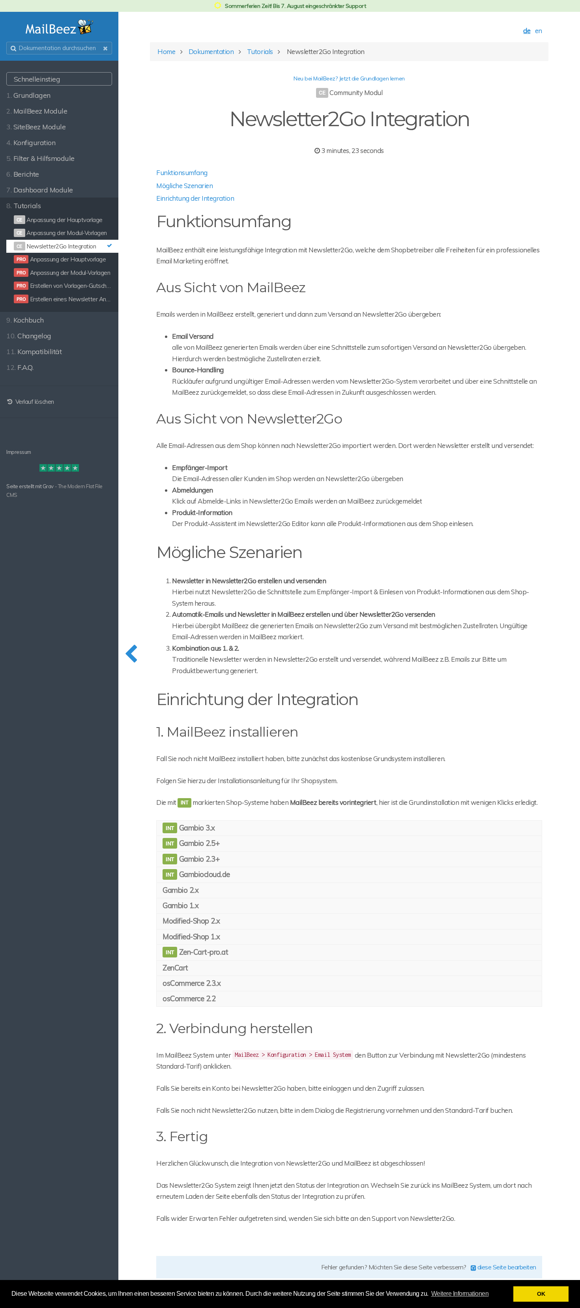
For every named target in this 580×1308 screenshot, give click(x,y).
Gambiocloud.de (203, 874)
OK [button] (541, 1294)
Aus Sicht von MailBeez (230, 287)
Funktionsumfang (182, 172)
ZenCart (175, 967)
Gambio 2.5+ (198, 843)
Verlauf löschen (34, 401)
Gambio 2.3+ (198, 859)
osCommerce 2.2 (189, 998)
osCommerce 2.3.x (192, 983)
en (538, 30)
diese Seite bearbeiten (506, 1267)
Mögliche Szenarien (184, 185)
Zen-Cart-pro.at (202, 952)
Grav (48, 486)
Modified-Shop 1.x (191, 936)
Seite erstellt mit (24, 486)
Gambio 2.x (180, 890)
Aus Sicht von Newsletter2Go (249, 418)
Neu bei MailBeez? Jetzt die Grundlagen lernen (349, 78)
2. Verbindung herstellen (234, 1028)
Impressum (18, 452)
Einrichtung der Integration (195, 198)
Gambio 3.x (196, 827)
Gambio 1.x (180, 905)
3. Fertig (182, 1136)
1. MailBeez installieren (227, 732)
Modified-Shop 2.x (191, 920)
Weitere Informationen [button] (460, 1293)
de (526, 30)
